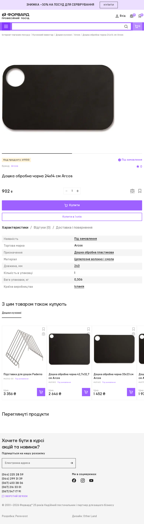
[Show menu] (6, 26)
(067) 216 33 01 (11, 487)
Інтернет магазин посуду (16, 35)
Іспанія (79, 286)
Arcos (77, 35)
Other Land (90, 516)
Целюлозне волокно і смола (94, 259)
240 (77, 265)
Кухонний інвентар (42, 35)
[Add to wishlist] (140, 191)
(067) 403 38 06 (12, 483)
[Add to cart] (41, 392)
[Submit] (72, 463)
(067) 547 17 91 (11, 491)
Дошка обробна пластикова (94, 252)
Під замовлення (85, 238)
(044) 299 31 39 (12, 478)
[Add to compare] (132, 191)
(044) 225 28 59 (12, 474)
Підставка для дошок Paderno (23, 374)
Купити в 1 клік (72, 217)
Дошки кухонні (64, 35)
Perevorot (21, 516)
